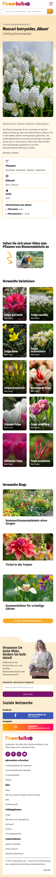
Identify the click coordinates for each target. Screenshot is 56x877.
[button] (51, 3)
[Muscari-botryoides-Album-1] (28, 79)
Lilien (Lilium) (11, 849)
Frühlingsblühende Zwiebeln (18, 765)
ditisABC (47, 870)
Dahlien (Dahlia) (12, 844)
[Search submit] (50, 11)
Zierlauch (9, 824)
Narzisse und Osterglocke (17, 819)
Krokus (8, 829)
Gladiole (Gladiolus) (14, 853)
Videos (8, 780)
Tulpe (7, 815)
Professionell (11, 804)
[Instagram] (19, 754)
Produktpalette (12, 775)
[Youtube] (24, 754)
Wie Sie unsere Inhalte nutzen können (22, 795)
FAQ (7, 799)
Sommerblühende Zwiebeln (18, 770)
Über (7, 790)
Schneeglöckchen (13, 834)
